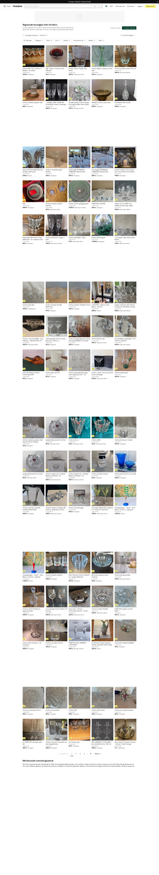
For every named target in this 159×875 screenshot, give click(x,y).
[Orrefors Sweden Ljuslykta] (102, 461)
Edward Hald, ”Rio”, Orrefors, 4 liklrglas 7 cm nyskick (32, 69)
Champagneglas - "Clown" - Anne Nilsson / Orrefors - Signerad (33, 576)
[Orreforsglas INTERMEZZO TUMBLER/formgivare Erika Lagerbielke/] (79, 157)
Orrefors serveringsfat (53, 710)
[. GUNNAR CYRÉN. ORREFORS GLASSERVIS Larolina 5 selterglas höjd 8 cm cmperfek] (56, 90)
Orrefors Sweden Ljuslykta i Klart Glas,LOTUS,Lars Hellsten (33, 441)
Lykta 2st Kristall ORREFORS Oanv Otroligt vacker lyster (33, 170)
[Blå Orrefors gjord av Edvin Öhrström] (102, 562)
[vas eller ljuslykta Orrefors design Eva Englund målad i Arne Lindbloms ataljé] (79, 90)
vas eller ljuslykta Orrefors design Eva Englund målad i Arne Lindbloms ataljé (79, 103)
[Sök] (95, 6)
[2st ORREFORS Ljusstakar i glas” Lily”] (33, 729)
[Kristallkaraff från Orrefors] (125, 90)
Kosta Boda (52, 766)
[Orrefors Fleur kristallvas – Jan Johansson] (33, 630)
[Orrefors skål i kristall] (102, 697)
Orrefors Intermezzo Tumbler (124, 440)
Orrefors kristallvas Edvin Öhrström (125, 68)
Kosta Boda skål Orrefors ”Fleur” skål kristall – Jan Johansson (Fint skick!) (33, 238)
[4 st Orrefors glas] (79, 729)
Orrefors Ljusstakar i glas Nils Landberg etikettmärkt (31, 508)
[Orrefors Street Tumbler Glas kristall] (79, 56)
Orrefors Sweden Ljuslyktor (54, 575)
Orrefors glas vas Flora (53, 372)
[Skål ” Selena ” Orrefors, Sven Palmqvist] (56, 56)
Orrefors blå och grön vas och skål (125, 474)
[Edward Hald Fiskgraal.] (102, 225)
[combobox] (61, 6)
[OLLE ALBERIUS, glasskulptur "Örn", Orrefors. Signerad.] (125, 326)
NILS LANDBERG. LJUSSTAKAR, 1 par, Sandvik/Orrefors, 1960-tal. (102, 743)
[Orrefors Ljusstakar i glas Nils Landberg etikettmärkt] (33, 495)
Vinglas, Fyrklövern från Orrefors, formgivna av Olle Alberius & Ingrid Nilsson (125, 306)
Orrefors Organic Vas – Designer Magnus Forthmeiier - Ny (55, 475)
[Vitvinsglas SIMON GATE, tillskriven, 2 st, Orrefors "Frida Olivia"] (102, 495)
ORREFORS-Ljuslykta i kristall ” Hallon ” (124, 610)
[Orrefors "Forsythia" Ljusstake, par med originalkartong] (56, 729)
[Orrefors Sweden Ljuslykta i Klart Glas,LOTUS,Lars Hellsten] (33, 427)
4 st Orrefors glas (74, 742)
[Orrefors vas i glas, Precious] (56, 630)
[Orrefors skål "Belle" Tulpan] (79, 225)
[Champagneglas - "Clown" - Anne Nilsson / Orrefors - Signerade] (125, 495)
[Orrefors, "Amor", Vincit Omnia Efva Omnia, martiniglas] (102, 360)
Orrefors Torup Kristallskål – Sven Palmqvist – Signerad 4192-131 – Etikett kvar (33, 340)
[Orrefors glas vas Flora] (56, 360)
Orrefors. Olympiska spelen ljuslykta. (54, 170)
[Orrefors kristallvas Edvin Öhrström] (125, 56)
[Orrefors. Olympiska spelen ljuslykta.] (56, 157)
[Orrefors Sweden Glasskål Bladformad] (56, 292)
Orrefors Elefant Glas (98, 339)
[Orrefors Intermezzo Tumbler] (125, 427)
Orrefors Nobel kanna (121, 372)
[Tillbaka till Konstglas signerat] (23, 35)
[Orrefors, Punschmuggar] (79, 495)
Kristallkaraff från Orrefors (123, 102)
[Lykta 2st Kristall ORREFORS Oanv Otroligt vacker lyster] (33, 157)
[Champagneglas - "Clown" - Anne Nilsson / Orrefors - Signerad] (33, 562)
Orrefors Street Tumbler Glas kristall (78, 69)
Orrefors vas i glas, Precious (54, 643)
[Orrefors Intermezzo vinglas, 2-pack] (56, 225)
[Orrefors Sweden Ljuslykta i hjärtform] (56, 191)
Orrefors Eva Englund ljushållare (124, 643)
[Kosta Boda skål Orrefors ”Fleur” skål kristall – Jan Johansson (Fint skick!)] (33, 225)
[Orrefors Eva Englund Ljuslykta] (125, 697)
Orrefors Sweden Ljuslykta (100, 474)
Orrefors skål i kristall (98, 710)
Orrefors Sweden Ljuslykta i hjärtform (54, 204)
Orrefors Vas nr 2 (74, 440)
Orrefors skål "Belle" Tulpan (77, 237)
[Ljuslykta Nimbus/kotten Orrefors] (56, 427)
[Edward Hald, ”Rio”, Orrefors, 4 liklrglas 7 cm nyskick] (33, 56)
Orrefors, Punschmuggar (76, 508)
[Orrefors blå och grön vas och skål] (125, 461)
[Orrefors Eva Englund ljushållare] (125, 630)
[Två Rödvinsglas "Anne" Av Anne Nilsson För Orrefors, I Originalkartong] (56, 326)
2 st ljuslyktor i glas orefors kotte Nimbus (125, 238)
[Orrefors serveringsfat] (56, 697)
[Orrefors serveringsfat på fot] (33, 697)
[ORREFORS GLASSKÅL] (102, 191)
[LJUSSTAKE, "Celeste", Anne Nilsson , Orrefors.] (102, 292)
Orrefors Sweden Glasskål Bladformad (54, 306)
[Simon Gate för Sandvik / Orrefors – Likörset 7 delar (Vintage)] (125, 729)
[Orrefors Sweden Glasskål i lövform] (79, 292)
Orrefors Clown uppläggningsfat (79, 203)
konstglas (80, 764)
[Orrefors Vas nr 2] (79, 427)
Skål (24, 203)
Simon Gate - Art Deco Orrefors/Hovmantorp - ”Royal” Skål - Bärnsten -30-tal (78, 610)
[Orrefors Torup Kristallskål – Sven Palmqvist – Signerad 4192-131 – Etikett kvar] (33, 326)
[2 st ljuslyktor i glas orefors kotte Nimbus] (125, 225)
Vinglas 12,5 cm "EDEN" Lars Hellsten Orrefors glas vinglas (124, 204)
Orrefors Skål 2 (96, 440)
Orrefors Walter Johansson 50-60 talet (102, 69)
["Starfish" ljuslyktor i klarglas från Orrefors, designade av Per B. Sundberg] (56, 495)
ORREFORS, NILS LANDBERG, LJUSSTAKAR (77, 644)
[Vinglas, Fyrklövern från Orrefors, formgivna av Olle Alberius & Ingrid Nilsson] (125, 292)
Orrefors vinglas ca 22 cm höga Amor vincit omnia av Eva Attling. (125, 170)
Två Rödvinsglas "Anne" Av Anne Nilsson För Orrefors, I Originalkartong (56, 340)
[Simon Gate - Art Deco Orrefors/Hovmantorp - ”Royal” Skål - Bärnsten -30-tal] (79, 596)
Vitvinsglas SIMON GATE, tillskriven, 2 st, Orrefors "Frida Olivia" (102, 508)
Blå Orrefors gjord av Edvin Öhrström (100, 576)
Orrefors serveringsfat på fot (32, 710)
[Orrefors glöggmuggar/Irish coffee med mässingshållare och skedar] (79, 326)
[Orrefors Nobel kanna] (125, 360)
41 (90, 754)
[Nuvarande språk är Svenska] (106, 6)
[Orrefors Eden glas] (33, 292)
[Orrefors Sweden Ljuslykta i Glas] (33, 90)
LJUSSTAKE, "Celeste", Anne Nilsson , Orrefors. (100, 306)
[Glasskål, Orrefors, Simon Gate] (102, 90)
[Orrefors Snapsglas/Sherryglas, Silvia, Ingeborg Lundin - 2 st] (79, 360)
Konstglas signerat (31, 35)
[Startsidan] (17, 6)
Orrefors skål (73, 710)
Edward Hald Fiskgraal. (98, 237)
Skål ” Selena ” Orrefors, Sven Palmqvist (55, 69)
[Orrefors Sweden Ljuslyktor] (56, 562)
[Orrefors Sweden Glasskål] (102, 596)
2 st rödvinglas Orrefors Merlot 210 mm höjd (56, 610)
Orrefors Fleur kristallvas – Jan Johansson (32, 644)
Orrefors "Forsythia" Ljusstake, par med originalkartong (56, 743)
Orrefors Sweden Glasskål (100, 609)
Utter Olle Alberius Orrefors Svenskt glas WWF (31, 373)
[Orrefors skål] (79, 697)
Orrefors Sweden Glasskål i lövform (79, 305)
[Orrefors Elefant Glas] (102, 326)
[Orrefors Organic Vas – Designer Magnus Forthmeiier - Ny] (56, 461)
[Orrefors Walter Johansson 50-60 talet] (102, 56)
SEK (111, 6)
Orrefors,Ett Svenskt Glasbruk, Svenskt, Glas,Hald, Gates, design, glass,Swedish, (102, 644)
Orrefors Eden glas (28, 305)
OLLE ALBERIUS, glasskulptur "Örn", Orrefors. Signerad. (125, 339)
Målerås (61, 766)
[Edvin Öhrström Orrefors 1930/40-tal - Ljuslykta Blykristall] (79, 562)
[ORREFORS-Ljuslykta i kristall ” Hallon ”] (125, 596)
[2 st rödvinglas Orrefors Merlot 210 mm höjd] (56, 596)
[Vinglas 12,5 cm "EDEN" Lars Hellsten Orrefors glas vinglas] (125, 191)
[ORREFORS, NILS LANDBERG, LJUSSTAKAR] (79, 630)
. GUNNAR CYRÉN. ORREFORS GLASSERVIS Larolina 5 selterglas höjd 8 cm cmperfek (56, 103)
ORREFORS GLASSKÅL (98, 203)
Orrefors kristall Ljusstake (122, 575)
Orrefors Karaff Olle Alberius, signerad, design (31, 610)
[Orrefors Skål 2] (102, 427)
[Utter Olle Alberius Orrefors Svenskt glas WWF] (33, 360)
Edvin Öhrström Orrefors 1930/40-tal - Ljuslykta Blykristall (79, 576)
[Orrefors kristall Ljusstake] (125, 562)
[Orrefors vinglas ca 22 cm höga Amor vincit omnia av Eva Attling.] (125, 157)
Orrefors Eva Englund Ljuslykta (124, 710)
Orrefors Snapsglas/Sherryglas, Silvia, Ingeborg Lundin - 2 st (78, 373)
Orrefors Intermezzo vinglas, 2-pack (55, 238)
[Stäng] (157, 2)
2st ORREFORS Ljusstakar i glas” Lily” (32, 743)
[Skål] (33, 191)
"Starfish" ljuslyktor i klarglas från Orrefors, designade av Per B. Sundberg (56, 509)
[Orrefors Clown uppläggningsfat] (79, 191)
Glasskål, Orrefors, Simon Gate (101, 102)
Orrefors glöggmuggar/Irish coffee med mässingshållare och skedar (79, 339)
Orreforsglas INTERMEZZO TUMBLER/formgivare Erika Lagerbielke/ (77, 171)
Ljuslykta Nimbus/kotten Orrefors (56, 440)
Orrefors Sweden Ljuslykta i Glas (33, 102)
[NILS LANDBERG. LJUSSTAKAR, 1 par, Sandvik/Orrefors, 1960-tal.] (102, 729)
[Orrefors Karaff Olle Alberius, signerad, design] (33, 596)
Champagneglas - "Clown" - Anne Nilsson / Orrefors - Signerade (125, 508)
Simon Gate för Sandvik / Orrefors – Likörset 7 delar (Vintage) (125, 743)
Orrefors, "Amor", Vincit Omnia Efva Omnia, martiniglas (102, 373)
